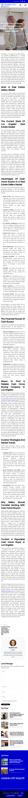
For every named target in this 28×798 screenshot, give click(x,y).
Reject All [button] (20, 795)
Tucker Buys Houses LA (6, 591)
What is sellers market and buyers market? (16, 724)
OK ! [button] (22, 793)
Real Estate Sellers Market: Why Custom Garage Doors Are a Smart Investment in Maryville (16, 743)
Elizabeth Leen (4, 33)
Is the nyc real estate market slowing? (16, 770)
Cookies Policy (16, 793)
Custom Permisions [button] (11, 795)
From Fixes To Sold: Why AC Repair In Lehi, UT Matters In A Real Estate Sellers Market (17, 734)
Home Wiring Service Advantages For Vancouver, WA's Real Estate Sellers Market (17, 715)
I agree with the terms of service (9, 701)
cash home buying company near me (10, 400)
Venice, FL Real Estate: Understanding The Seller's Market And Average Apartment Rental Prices (16, 761)
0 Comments (14, 35)
